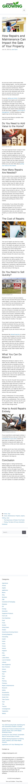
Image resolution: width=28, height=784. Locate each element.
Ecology (4, 608)
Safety (4, 690)
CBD (3, 599)
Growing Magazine (7, 634)
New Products (6, 667)
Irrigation (4, 650)
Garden (4, 625)
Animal (4, 585)
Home (5, 513)
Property (18, 515)
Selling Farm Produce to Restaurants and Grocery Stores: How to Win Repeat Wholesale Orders (13, 730)
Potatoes (4, 683)
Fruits (3, 622)
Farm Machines (6, 618)
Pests (3, 676)
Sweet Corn (5, 697)
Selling (4, 518)
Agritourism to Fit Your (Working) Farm (12, 744)
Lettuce (4, 662)
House (4, 646)
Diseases (4, 604)
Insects (4, 648)
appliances (5, 590)
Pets (3, 678)
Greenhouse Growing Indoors (10, 632)
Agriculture (5, 583)
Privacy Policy (19, 781)
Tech (3, 701)
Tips (9, 513)
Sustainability (5, 695)
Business (4, 597)
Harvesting (5, 636)
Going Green (5, 627)
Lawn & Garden (6, 660)
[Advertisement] (14, 67)
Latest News (5, 657)
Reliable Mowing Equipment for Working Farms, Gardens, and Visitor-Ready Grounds (13, 740)
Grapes (4, 629)
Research (4, 688)
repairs (23, 515)
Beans (3, 592)
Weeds (4, 713)
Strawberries (5, 692)
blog (3, 595)
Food (3, 620)
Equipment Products (7, 613)
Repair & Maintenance (8, 685)
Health (4, 639)
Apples (4, 588)
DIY (3, 606)
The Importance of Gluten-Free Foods (14, 520)
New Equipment (6, 664)
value (7, 518)
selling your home (12, 98)
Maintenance (11, 515)
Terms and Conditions (10, 781)
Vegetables (5, 711)
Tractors (4, 706)
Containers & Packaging (8, 601)
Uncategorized (6, 708)
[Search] (24, 532)
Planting (4, 681)
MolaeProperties (15, 334)
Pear (3, 674)
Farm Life (4, 615)
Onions (4, 669)
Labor (3, 655)
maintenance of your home (9, 438)
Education (4, 611)
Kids (3, 653)
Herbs (3, 641)
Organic (4, 671)
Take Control (5, 699)
